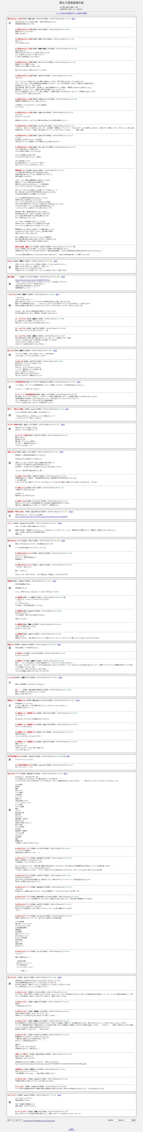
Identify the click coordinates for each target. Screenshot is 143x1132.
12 (46, 1121)
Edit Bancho (71, 1130)
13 (48, 1121)
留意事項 (69, 13)
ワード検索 (77, 13)
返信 (73, 19)
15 (53, 1121)
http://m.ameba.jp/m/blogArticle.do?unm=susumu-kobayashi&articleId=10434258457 (41, 517)
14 (51, 1121)
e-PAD (71, 1128)
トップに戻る (61, 13)
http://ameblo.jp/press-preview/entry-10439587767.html (32, 280)
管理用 (84, 13)
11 (43, 1121)
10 (41, 1121)
